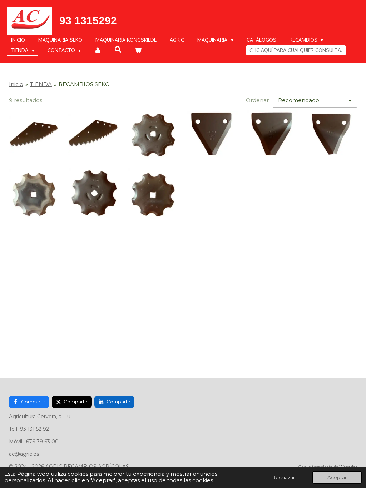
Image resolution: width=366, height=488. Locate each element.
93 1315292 (88, 20)
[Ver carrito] (137, 50)
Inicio (16, 84)
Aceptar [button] (337, 477)
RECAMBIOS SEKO (84, 84)
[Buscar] (117, 49)
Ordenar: (258, 100)
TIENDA (41, 84)
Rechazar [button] (283, 477)
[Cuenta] (97, 50)
